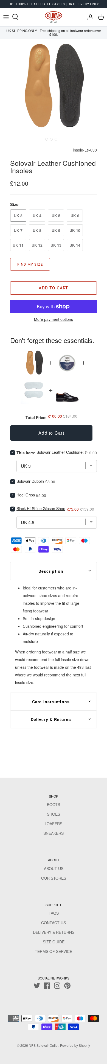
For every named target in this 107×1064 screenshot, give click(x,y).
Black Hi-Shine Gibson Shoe (40, 508)
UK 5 (56, 215)
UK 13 (55, 245)
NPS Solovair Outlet (43, 1045)
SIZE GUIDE (53, 941)
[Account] (89, 17)
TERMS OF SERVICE (53, 951)
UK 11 (18, 245)
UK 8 (37, 230)
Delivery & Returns (51, 719)
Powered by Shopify (75, 1045)
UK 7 (18, 230)
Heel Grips (25, 495)
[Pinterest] (67, 985)
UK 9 (56, 230)
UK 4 (37, 215)
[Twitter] (37, 985)
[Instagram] (57, 985)
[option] (53, 87)
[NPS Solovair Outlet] (53, 17)
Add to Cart (53, 288)
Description (50, 571)
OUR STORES (53, 878)
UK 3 (18, 215)
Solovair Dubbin (30, 481)
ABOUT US (53, 868)
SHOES (53, 814)
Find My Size (30, 264)
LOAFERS (53, 823)
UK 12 (37, 245)
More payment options (53, 319)
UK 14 (74, 245)
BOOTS (53, 804)
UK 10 (74, 230)
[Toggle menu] (6, 17)
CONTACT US (53, 922)
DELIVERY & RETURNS (53, 932)
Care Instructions (51, 701)
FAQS (54, 913)
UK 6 (75, 215)
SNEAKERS (53, 833)
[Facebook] (47, 985)
